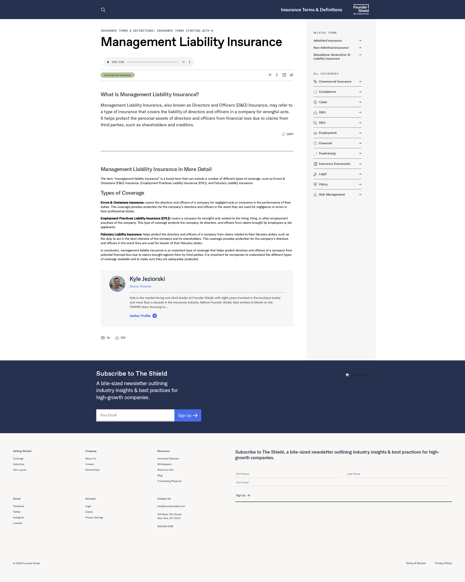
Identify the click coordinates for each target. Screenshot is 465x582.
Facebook (18, 506)
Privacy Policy (443, 563)
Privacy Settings (94, 517)
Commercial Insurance (117, 75)
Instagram (18, 517)
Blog (159, 475)
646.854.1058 (165, 526)
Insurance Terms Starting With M (185, 30)
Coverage (18, 458)
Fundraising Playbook (169, 481)
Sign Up (184, 415)
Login (88, 506)
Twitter (17, 511)
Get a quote (19, 469)
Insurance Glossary (168, 458)
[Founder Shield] (360, 9)
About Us (90, 458)
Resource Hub (165, 469)
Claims (89, 511)
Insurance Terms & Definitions (127, 30)
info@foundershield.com (171, 506)
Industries (18, 464)
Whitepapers (164, 464)
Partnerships (92, 469)
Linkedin (17, 523)
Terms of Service (416, 563)
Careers (89, 464)
